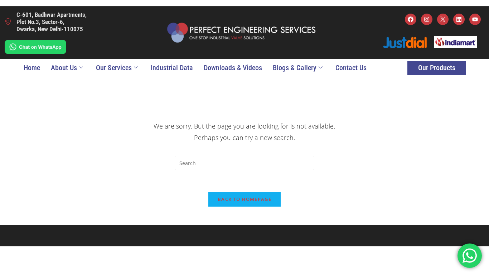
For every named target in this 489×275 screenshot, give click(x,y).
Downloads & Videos (233, 68)
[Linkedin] (459, 19)
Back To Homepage (244, 199)
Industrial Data (172, 68)
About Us (64, 68)
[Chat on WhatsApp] (35, 46)
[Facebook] (410, 19)
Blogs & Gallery (294, 68)
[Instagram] (426, 19)
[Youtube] (475, 19)
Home (32, 68)
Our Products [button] (436, 68)
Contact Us (351, 68)
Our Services (114, 68)
